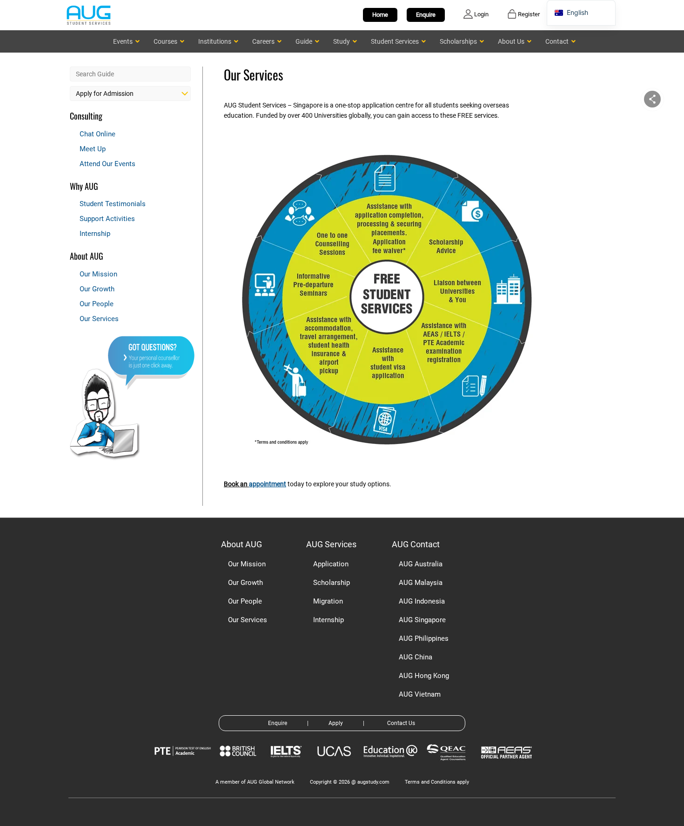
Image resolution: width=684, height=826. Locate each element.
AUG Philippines (424, 638)
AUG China (415, 657)
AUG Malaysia (421, 582)
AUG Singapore (422, 620)
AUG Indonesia (422, 601)
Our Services (99, 319)
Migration (328, 601)
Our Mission (98, 274)
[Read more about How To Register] (508, 765)
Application (331, 564)
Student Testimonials (113, 204)
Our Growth (97, 289)
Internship (95, 233)
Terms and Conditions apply (437, 782)
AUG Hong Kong (424, 676)
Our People (97, 304)
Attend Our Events (107, 164)
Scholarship (331, 582)
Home (380, 14)
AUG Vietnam (420, 694)
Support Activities (107, 219)
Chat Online (97, 134)
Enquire (426, 14)
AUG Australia (421, 564)
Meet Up (93, 149)
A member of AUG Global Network (255, 782)
